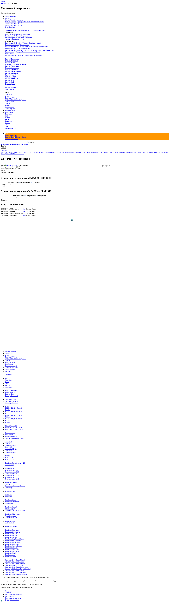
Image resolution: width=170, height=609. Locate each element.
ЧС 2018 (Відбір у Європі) (13, 415)
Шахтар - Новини (11, 135)
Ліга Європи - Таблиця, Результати (16, 36)
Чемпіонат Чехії (10, 555)
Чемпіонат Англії (10, 500)
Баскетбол (8, 121)
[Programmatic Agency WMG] (72, 220)
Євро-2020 (8, 443)
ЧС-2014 (7, 417)
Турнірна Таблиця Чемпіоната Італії (28, 52)
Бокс (6, 124)
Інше (6, 116)
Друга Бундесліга (10, 48)
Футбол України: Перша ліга (14, 23)
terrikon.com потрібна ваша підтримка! (15, 144)
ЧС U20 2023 (9, 458)
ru (4, 1)
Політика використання (13, 598)
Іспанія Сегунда (10, 509)
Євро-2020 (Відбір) (11, 445)
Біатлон (7, 123)
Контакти (8, 593)
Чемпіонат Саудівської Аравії (14, 539)
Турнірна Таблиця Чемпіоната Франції (30, 55)
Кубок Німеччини (24, 48)
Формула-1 (9, 117)
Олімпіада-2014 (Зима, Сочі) (14, 570)
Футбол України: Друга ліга (14, 25)
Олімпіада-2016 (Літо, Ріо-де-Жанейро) (18, 569)
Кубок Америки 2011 (12, 479)
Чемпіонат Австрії (11, 535)
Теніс (6, 126)
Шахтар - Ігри (9, 137)
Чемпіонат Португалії (12, 530)
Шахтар (7, 133)
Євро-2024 (8, 94)
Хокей (7, 119)
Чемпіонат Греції (10, 556)
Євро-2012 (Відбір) (11, 452)
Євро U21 (8, 103)
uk (1, 1)
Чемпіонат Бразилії (11, 548)
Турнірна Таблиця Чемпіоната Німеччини (33, 46)
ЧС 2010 (7, 420)
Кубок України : (10, 491)
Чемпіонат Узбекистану (13, 540)
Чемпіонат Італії (10, 521)
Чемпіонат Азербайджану (13, 546)
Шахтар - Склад (20, 137)
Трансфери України (23, 30)
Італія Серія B (9, 53)
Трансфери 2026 (10, 399)
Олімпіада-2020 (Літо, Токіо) (14, 565)
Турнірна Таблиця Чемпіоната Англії (28, 43)
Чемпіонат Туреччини (12, 544)
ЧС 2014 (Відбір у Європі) (13, 419)
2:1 (24, 213)
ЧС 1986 (7, 422)
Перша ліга (8, 495)
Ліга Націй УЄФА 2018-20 (14, 429)
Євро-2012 (8, 450)
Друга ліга (8, 496)
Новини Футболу (10, 351)
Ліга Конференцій (11, 366)
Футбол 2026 (9, 353)
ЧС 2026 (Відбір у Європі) (13, 408)
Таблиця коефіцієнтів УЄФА (14, 39)
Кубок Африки (10, 108)
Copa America (9, 107)
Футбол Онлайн (10, 20)
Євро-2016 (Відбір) (11, 449)
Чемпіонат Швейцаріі (12, 549)
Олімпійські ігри (10, 128)
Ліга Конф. (8, 114)
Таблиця (7, 484)
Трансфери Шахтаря (38, 30)
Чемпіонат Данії (10, 553)
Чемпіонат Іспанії (11, 507)
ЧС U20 (7, 105)
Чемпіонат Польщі (11, 537)
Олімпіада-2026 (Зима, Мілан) (15, 560)
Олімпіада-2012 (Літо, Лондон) (15, 572)
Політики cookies (10, 596)
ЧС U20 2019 (9, 459)
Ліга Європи (9, 112)
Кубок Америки (10, 468)
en (3, 1)
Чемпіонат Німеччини (12, 514)
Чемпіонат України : (11, 482)
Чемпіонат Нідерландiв (12, 532)
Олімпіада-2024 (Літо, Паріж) (14, 562)
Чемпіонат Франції (11, 526)
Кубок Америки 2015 (12, 477)
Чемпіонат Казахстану (12, 542)
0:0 (24, 211)
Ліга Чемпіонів (10, 110)
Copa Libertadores (10, 89)
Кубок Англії (24, 45)
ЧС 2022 (7, 410)
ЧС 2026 (7, 96)
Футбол (3, 3)
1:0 (24, 209)
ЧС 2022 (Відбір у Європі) (13, 411)
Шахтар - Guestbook (11, 396)
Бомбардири (9, 487)
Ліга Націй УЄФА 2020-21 (14, 427)
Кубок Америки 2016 (12, 475)
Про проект (8, 591)
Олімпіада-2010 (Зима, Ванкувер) (16, 574)
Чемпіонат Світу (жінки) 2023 (15, 463)
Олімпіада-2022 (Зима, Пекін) (15, 563)
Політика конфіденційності (14, 594)
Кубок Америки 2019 (12, 473)
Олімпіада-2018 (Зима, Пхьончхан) (16, 567)
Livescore (20, 20)
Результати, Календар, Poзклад (15, 486)
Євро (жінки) (9, 101)
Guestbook (8, 375)
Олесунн (16, 165)
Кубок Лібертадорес (11, 367)
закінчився (12, 152)
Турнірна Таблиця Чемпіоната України (31, 22)
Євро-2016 (8, 447)
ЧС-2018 (7, 413)
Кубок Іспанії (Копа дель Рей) (15, 510)
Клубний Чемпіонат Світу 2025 (15, 100)
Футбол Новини (10, 16)
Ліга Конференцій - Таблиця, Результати (18, 38)
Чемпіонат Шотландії (12, 551)
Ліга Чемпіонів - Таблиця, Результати (17, 34)
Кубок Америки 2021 (12, 472)
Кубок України (10, 27)
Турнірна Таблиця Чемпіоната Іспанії (28, 50)
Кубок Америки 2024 (12, 470)
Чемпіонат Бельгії (11, 533)
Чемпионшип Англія (12, 45)
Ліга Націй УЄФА (11, 98)
